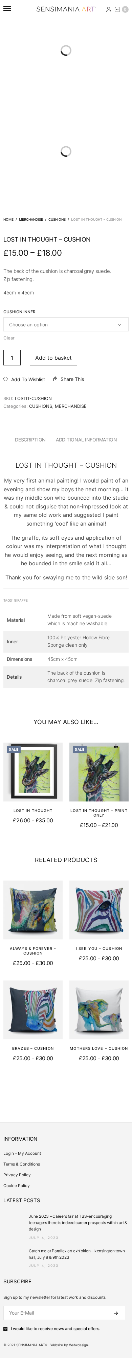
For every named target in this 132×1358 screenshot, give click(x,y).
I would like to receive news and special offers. (55, 1329)
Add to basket (53, 357)
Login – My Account (22, 1153)
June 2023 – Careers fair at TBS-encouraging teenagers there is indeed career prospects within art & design (78, 1222)
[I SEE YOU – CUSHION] (99, 910)
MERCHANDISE (31, 219)
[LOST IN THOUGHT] (33, 772)
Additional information (86, 439)
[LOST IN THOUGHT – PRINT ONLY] (99, 772)
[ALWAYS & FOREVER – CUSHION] (33, 910)
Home (8, 219)
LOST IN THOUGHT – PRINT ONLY (98, 813)
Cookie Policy (16, 1185)
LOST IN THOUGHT (33, 810)
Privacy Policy (17, 1174)
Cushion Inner (19, 312)
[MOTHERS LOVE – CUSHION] (99, 1009)
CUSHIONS (57, 219)
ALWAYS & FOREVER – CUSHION (33, 951)
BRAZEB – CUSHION (33, 1048)
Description (30, 439)
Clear (9, 338)
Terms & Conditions (21, 1164)
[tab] (30, 439)
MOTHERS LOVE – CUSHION (99, 1048)
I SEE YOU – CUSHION (99, 948)
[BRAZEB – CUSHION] (33, 1009)
